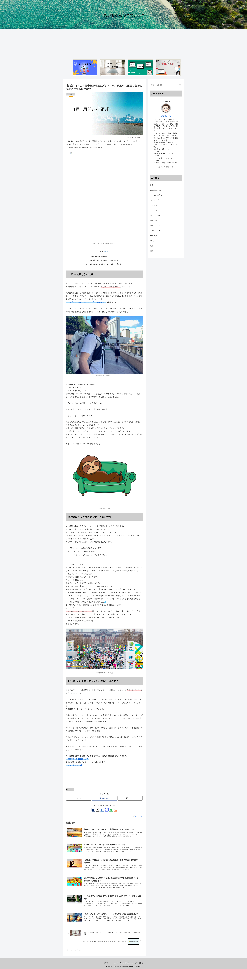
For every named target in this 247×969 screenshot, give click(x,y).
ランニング (71, 789)
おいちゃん (166, 116)
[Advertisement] (123, 44)
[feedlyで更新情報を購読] (111, 810)
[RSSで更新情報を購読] (115, 810)
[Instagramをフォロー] (107, 810)
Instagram (129, 963)
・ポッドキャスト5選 (74, 765)
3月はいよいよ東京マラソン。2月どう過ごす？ (106, 264)
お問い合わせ (139, 963)
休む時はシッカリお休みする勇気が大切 (104, 260)
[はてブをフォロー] (102, 810)
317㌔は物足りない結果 (98, 256)
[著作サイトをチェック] (93, 810)
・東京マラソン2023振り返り (77, 759)
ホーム (116, 963)
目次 (101, 251)
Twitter (122, 963)
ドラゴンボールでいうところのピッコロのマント (87, 302)
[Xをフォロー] (98, 810)
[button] (130, 798)
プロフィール (108, 963)
